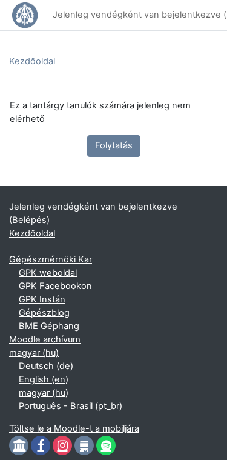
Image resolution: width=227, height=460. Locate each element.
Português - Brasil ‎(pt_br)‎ (70, 406)
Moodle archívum (45, 339)
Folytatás (114, 145)
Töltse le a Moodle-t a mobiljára (74, 428)
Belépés (29, 220)
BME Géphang (49, 326)
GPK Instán (42, 299)
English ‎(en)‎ (43, 379)
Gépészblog (44, 312)
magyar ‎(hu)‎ (34, 352)
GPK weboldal (48, 272)
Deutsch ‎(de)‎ (46, 366)
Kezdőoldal (32, 61)
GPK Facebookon (55, 286)
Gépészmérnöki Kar (50, 259)
